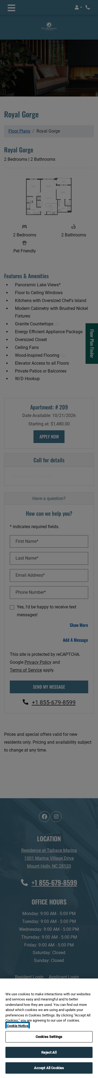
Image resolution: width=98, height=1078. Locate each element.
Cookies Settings (49, 1037)
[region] (49, 1028)
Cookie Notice (17, 1026)
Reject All (48, 1052)
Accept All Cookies (49, 1068)
